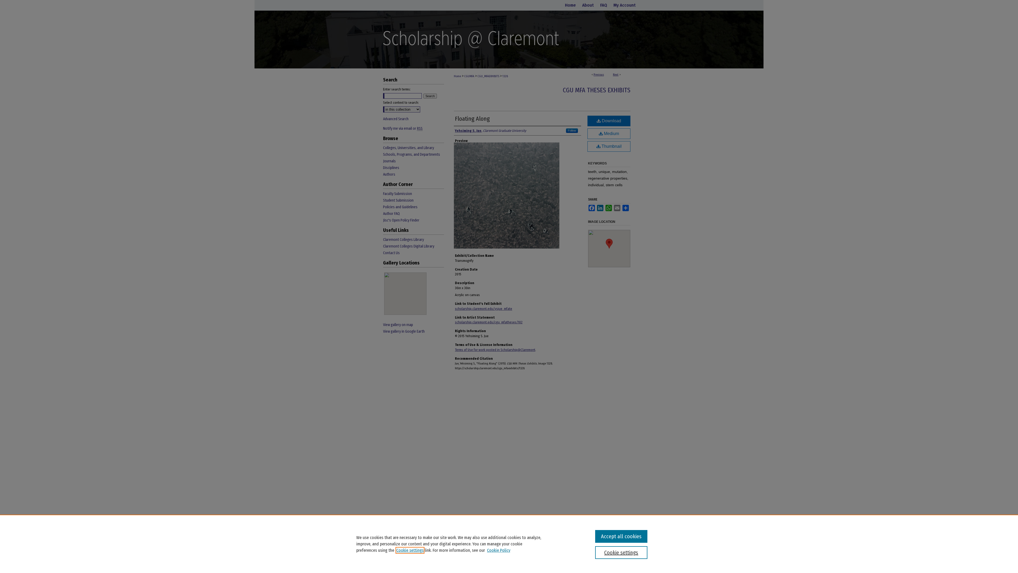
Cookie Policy (498, 550)
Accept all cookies (621, 536)
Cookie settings (410, 550)
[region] (509, 544)
